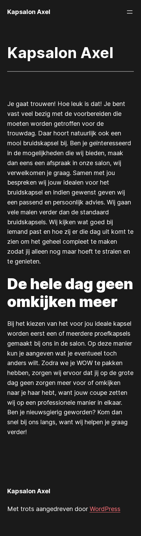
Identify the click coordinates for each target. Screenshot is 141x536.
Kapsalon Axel (28, 11)
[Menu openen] (130, 12)
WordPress (105, 508)
